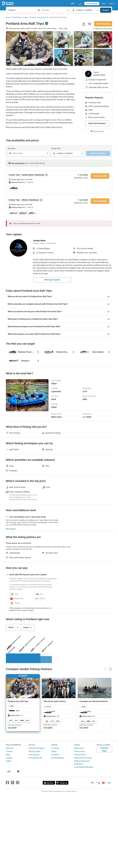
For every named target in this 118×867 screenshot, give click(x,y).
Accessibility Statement (83, 767)
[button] (59, 182)
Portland (33, 17)
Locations (55, 755)
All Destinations (57, 758)
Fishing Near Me (35, 758)
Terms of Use (79, 751)
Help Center (79, 748)
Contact (9, 758)
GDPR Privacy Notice (83, 758)
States (53, 751)
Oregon (25, 17)
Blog (8, 755)
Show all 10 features (97, 123)
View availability (100, 176)
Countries (55, 748)
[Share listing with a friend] (83, 24)
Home (8, 17)
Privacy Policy (80, 755)
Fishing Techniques (37, 748)
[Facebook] (7, 783)
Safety (8, 761)
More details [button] (11, 529)
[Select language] (79, 3)
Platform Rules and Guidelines (82, 762)
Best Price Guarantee (104, 29)
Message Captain (52, 280)
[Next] (110, 669)
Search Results (42, 17)
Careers (9, 751)
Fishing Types (34, 751)
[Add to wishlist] (89, 24)
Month (10, 627)
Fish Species (34, 755)
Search (106, 10)
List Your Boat (91, 3)
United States (16, 17)
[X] (12, 783)
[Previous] (105, 669)
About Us (9, 748)
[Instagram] (17, 783)
